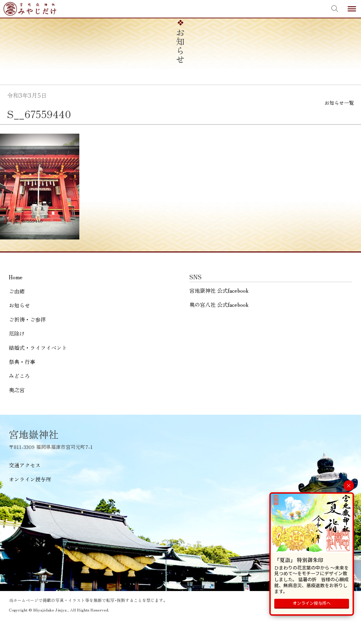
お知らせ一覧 (339, 102)
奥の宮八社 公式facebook (219, 304)
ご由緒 (17, 291)
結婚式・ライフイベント (38, 347)
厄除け (17, 333)
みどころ (19, 375)
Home (16, 277)
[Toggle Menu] (352, 8)
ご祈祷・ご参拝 (27, 319)
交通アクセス (25, 465)
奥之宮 (17, 390)
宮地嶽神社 (30, 9)
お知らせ (19, 305)
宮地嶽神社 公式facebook (219, 290)
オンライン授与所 (30, 479)
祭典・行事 (22, 361)
